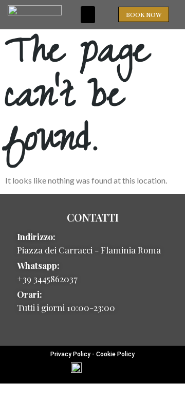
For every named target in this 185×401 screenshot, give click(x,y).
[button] (88, 14)
